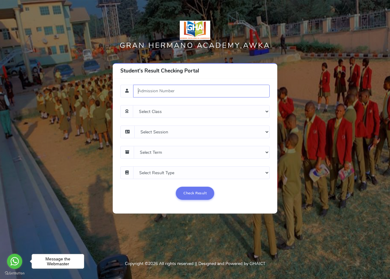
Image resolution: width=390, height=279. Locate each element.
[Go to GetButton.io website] (14, 273)
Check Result (195, 193)
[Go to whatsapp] (14, 261)
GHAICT (257, 264)
